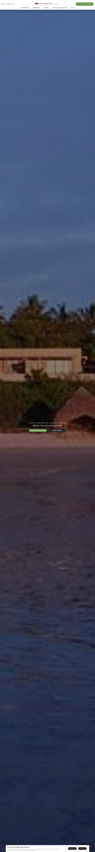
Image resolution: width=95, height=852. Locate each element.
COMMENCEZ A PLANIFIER (84, 4)
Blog (72, 7)
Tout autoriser (72, 848)
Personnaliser (82, 848)
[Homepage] (2, 849)
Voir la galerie (57, 430)
